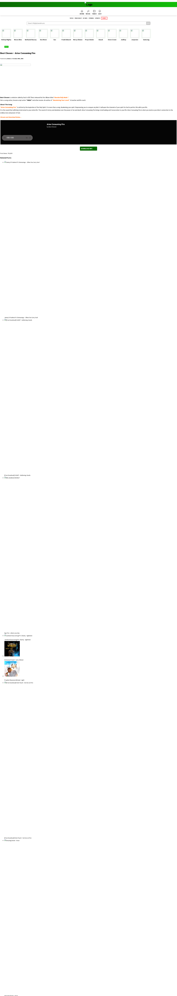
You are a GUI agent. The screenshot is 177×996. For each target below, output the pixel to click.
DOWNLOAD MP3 (86, 149)
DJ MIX (85, 18)
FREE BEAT (78, 18)
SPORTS (97, 18)
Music (6, 46)
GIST (100, 14)
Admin (9, 58)
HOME (82, 14)
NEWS (71, 18)
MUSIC (88, 14)
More (104, 18)
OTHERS (91, 18)
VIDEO (94, 14)
